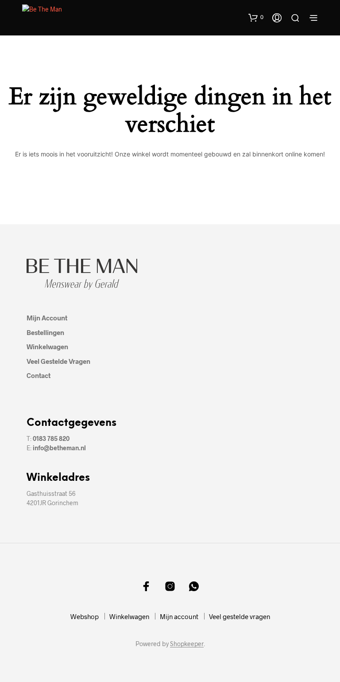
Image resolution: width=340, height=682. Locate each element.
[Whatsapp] (194, 586)
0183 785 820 (51, 438)
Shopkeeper (187, 643)
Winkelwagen (47, 347)
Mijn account (47, 318)
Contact (38, 375)
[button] (255, 17)
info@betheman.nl (59, 448)
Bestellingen (45, 332)
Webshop (84, 616)
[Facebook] (146, 586)
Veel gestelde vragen (58, 361)
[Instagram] (170, 586)
